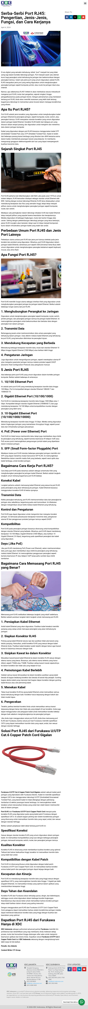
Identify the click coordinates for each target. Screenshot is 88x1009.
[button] (85, 3)
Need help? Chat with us (70, 1002)
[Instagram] (74, 969)
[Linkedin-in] (79, 969)
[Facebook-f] (70, 969)
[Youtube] (84, 969)
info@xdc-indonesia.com (34, 983)
